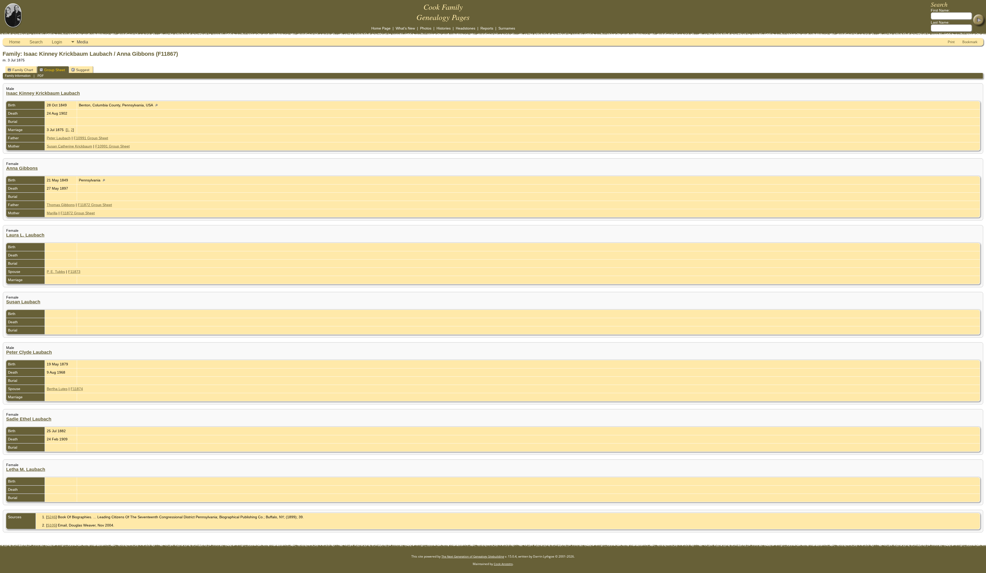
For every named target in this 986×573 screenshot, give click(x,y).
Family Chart (22, 70)
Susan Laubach (23, 301)
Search (36, 42)
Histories (444, 28)
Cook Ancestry (503, 564)
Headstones (465, 28)
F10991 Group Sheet (91, 138)
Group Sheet (54, 70)
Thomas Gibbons (61, 205)
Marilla (52, 213)
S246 (51, 517)
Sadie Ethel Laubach (28, 419)
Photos (425, 28)
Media (82, 42)
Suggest (82, 70)
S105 (51, 525)
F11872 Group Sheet (95, 205)
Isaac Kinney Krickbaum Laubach (43, 93)
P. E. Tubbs (56, 272)
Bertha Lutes (57, 389)
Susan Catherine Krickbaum (69, 146)
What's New (405, 28)
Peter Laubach (59, 138)
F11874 (77, 389)
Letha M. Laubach (25, 469)
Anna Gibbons (22, 168)
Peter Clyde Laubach (29, 352)
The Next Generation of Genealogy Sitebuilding (472, 556)
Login (57, 42)
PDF (40, 76)
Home (14, 42)
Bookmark (970, 42)
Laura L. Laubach (25, 235)
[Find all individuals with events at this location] (158, 105)
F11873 (74, 272)
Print (951, 42)
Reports (486, 28)
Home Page (381, 28)
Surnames (506, 28)
